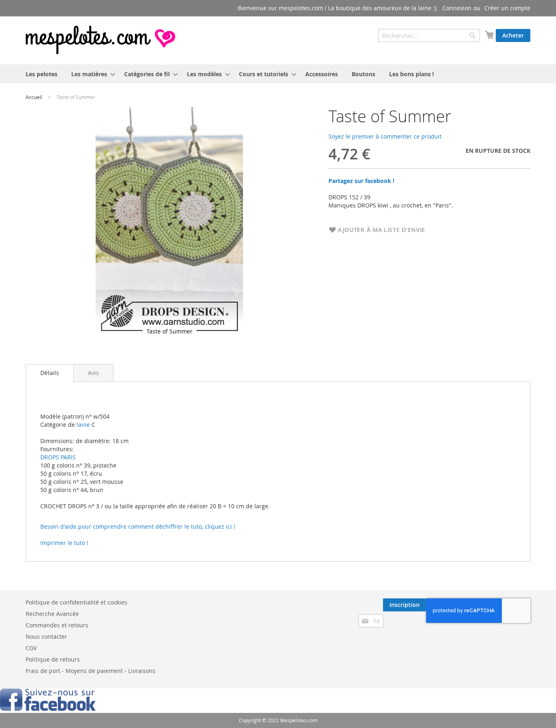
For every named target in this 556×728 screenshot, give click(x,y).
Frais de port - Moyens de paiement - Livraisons (90, 671)
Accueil (34, 97)
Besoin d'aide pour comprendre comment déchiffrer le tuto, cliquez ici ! (137, 526)
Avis (93, 373)
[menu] (278, 74)
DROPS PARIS (58, 457)
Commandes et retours (57, 625)
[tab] (50, 373)
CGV (31, 648)
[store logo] (101, 40)
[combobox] (429, 35)
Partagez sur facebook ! (361, 181)
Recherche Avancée (52, 614)
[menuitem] (41, 74)
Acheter (513, 35)
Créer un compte (507, 8)
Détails (49, 373)
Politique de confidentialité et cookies (76, 602)
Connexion (456, 8)
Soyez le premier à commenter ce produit (385, 136)
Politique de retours (53, 659)
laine (82, 424)
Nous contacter (46, 636)
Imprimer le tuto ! (64, 543)
